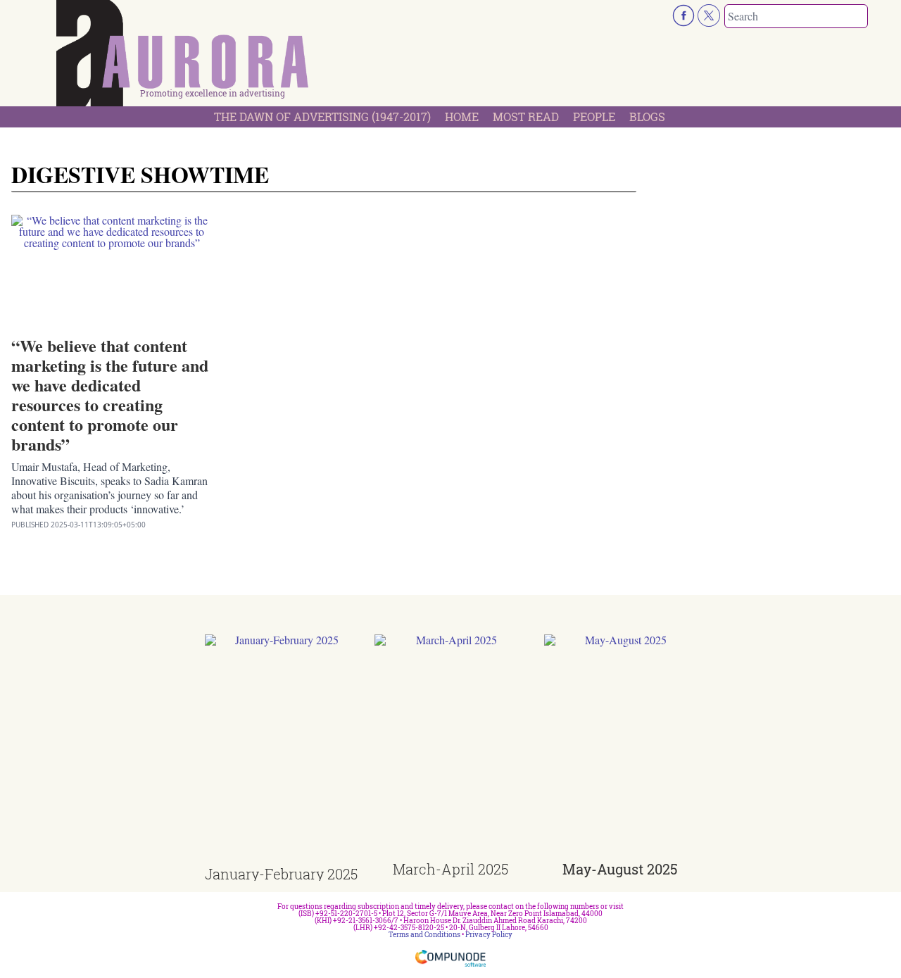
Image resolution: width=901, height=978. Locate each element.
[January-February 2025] (281, 750)
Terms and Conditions (424, 934)
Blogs (647, 116)
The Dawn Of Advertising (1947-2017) (322, 116)
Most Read (526, 116)
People (594, 116)
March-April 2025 (450, 869)
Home (462, 116)
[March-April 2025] (450, 748)
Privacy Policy (488, 934)
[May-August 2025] (620, 748)
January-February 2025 (281, 874)
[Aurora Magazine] (183, 57)
